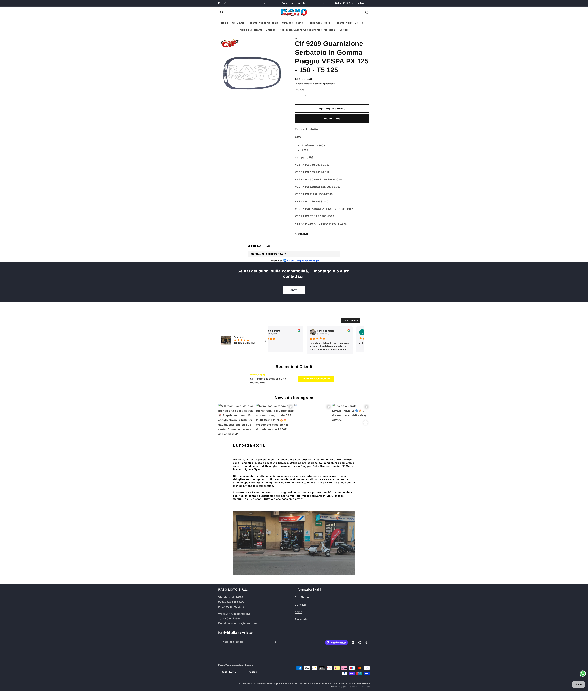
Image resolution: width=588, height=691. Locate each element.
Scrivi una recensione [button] (316, 378)
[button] (222, 12)
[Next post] (365, 422)
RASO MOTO (253, 684)
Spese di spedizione (324, 84)
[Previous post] (222, 422)
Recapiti (366, 687)
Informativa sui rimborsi (295, 683)
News (298, 612)
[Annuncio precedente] (264, 3)
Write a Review (350, 320)
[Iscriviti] (275, 642)
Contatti (294, 290)
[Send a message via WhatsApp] (582, 673)
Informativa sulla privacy (322, 683)
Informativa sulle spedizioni (344, 687)
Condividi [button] (303, 233)
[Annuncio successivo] (323, 3)
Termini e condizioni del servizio (354, 683)
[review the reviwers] (284, 331)
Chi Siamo (302, 597)
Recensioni (302, 619)
